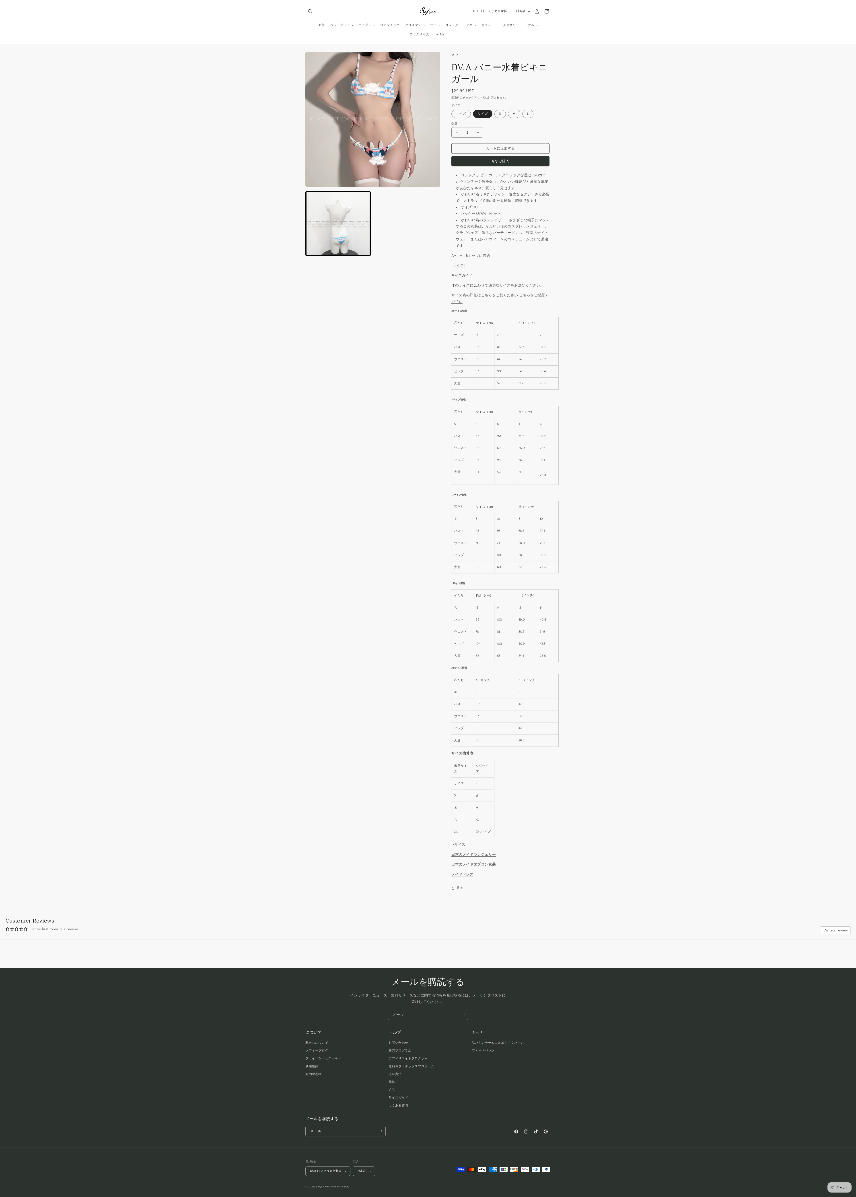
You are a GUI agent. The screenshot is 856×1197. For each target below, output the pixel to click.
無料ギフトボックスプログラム (411, 1066)
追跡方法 (395, 1074)
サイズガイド (398, 1097)
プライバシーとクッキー (323, 1058)
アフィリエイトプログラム (408, 1058)
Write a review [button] (835, 930)
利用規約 (311, 1066)
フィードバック (483, 1050)
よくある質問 (398, 1105)
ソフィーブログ (316, 1050)
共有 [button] (460, 888)
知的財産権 (313, 1074)
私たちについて (316, 1043)
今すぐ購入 (500, 161)
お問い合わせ (398, 1043)
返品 (392, 1090)
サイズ (461, 114)
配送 (392, 1082)
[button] (310, 11)
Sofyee (320, 1186)
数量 (454, 123)
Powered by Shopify (337, 1186)
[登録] (463, 1015)
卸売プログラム (400, 1050)
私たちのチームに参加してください (498, 1043)
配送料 (455, 97)
